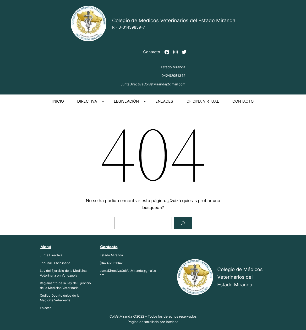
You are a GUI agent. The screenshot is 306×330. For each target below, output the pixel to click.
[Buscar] (183, 223)
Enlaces (45, 308)
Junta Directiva (51, 255)
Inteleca (172, 322)
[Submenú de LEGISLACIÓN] (145, 101)
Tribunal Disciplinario (55, 263)
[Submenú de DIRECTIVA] (103, 101)
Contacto (151, 51)
